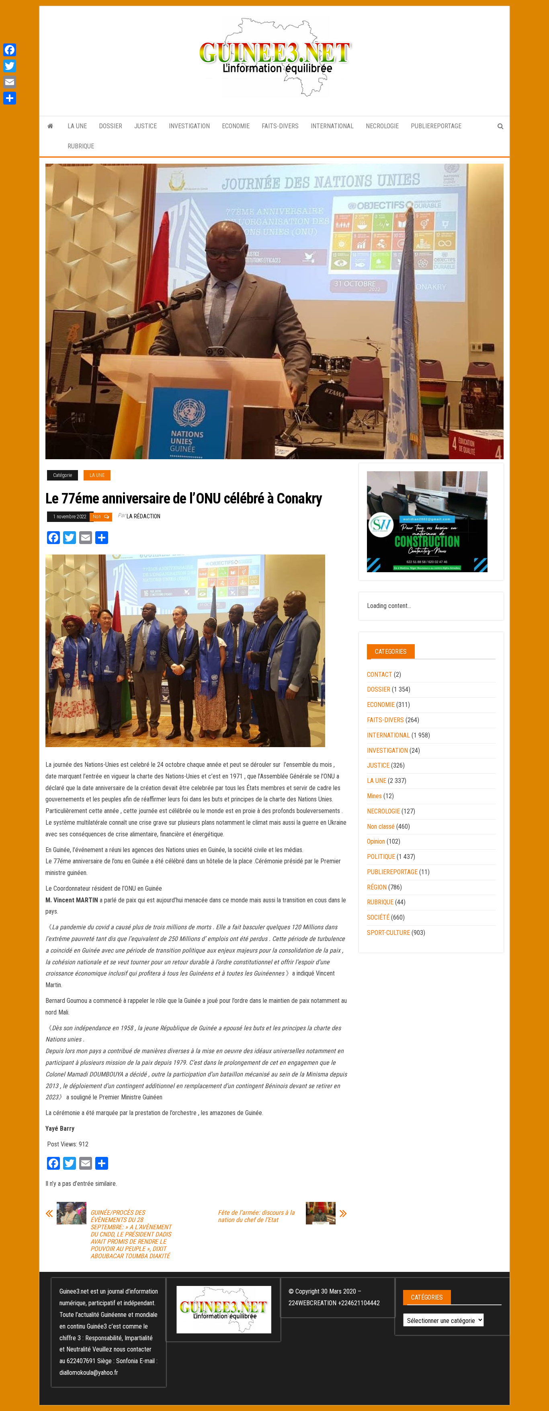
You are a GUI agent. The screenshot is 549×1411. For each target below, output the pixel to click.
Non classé (381, 826)
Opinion (376, 841)
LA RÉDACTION (143, 516)
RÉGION (377, 887)
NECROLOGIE (382, 126)
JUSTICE (145, 126)
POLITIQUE (381, 857)
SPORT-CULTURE (388, 933)
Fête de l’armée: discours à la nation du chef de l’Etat (256, 1216)
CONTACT (379, 674)
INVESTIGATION (189, 126)
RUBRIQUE (81, 146)
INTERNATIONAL (332, 126)
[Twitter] (10, 66)
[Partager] (10, 98)
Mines (374, 796)
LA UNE (77, 126)
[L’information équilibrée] (50, 126)
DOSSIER (110, 126)
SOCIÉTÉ (378, 917)
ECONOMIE (236, 126)
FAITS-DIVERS (280, 126)
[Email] (10, 82)
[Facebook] (10, 50)
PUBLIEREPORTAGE (436, 126)
